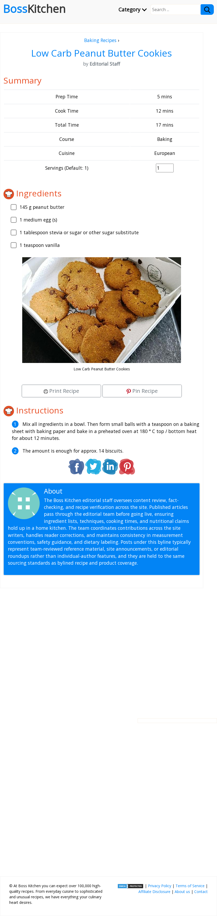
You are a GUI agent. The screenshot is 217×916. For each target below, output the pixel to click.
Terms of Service (190, 885)
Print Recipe (63, 390)
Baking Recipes (100, 40)
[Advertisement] (101, 649)
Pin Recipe (144, 390)
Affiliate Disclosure (154, 891)
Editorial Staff (84, 491)
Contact (201, 891)
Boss (34, 8)
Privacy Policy (159, 885)
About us (182, 891)
